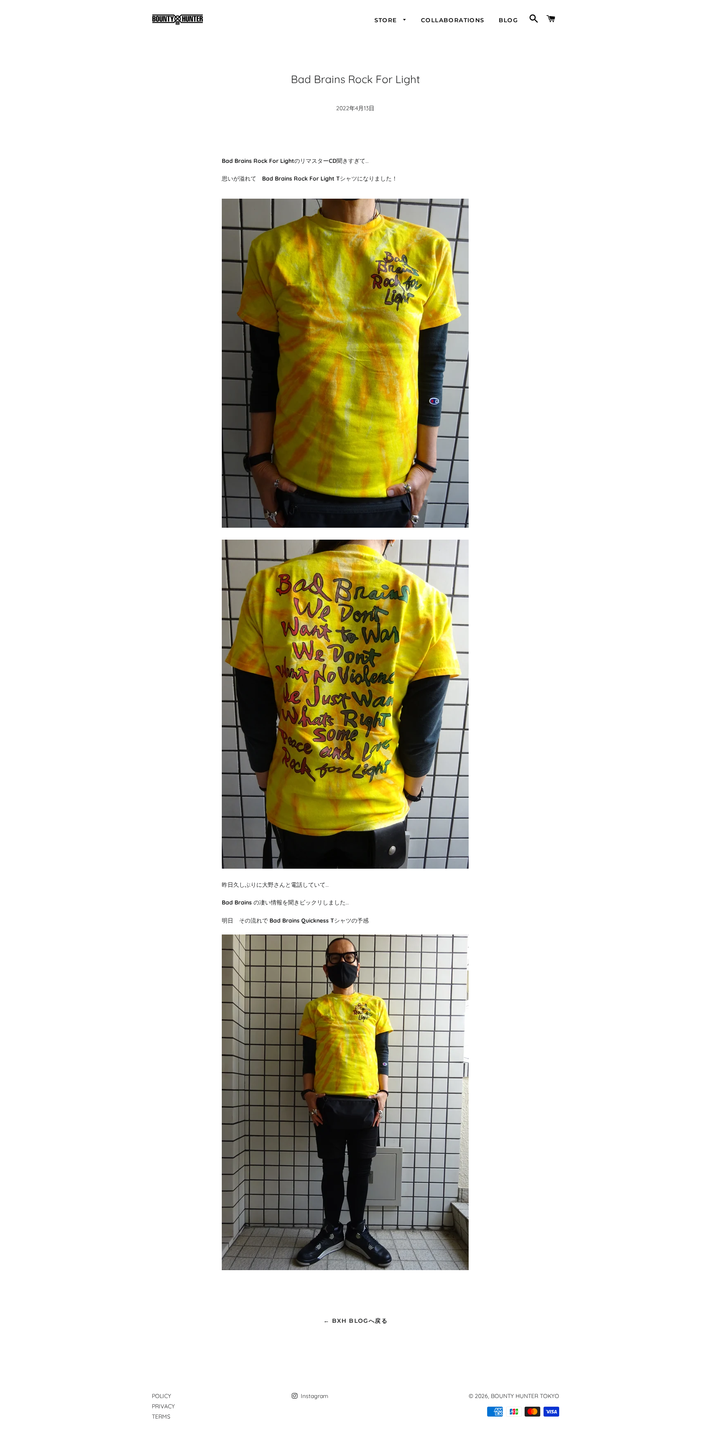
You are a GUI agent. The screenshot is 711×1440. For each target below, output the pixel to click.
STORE (386, 20)
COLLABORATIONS (453, 20)
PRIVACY (163, 1406)
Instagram (313, 1396)
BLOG (508, 20)
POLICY (161, 1396)
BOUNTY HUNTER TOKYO (525, 1396)
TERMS (161, 1416)
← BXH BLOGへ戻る (355, 1320)
